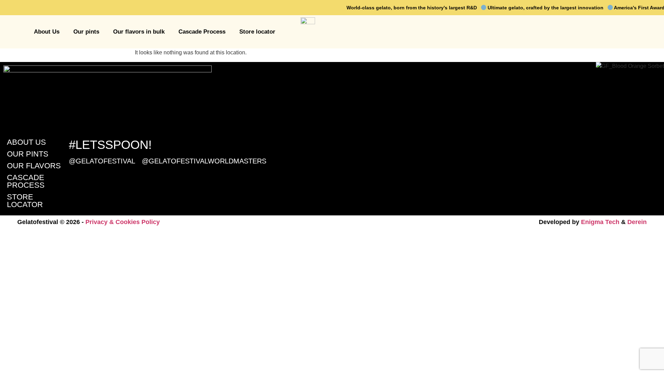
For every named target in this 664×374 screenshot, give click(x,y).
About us (26, 142)
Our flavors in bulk (139, 31)
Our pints (86, 31)
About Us (46, 31)
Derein (637, 222)
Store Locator (25, 201)
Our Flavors (34, 165)
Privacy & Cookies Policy (122, 222)
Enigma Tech (600, 222)
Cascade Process (201, 31)
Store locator (257, 31)
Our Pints (27, 154)
